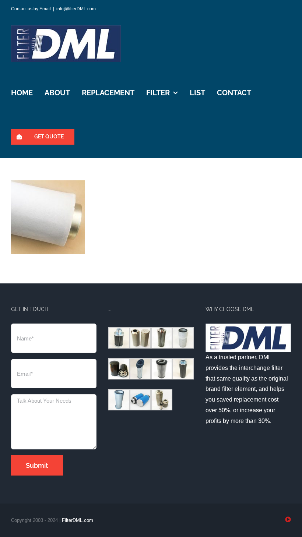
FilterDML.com (77, 520)
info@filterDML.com (76, 8)
